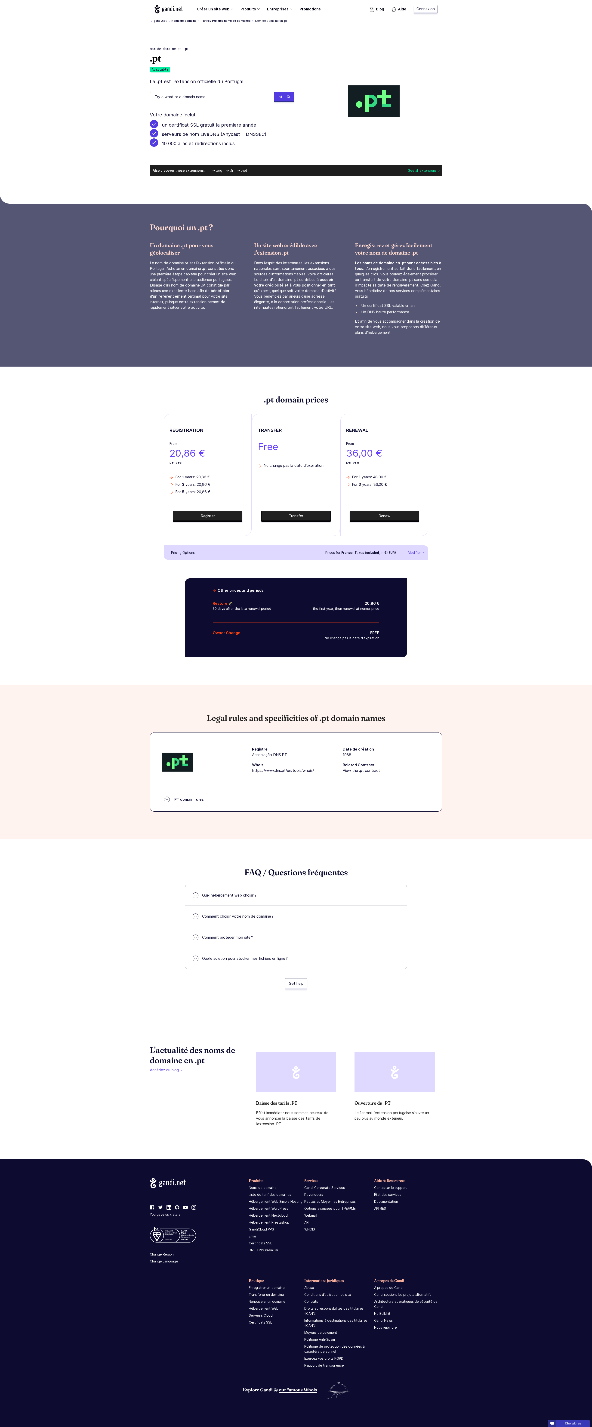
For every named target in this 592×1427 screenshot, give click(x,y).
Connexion (425, 8)
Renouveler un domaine (267, 1301)
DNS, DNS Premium (263, 1250)
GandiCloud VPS (261, 1229)
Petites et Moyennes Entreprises (330, 1201)
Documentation (386, 1201)
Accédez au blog (164, 1070)
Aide (402, 9)
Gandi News (383, 1320)
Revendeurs (313, 1194)
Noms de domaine (184, 20)
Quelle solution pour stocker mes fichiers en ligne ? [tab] (245, 958)
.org (219, 170)
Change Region (162, 1254)
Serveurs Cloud (261, 1315)
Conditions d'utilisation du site (327, 1294)
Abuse (309, 1288)
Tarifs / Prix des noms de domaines (225, 20)
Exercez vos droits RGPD (323, 1358)
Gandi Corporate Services (324, 1188)
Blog (380, 9)
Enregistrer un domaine (267, 1288)
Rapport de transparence (324, 1365)
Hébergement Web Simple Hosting (275, 1201)
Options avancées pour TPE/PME (330, 1208)
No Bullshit (382, 1313)
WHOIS (309, 1229)
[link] (152, 1207)
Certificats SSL (260, 1243)
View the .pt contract (361, 770)
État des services (387, 1194)
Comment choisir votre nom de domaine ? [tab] (238, 916)
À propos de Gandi (388, 1288)
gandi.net (160, 20)
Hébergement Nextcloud (268, 1215)
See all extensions (422, 170)
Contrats (311, 1301)
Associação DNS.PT (269, 754)
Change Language (164, 1261)
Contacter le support (390, 1188)
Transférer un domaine (266, 1294)
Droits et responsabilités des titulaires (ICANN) (334, 1310)
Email (252, 1236)
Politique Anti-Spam (319, 1339)
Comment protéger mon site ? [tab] (227, 937)
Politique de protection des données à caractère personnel (334, 1348)
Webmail (310, 1215)
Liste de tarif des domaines (270, 1194)
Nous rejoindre (385, 1327)
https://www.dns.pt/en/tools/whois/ (283, 770)
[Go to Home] (168, 9)
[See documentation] (229, 603)
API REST (381, 1208)
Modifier (414, 553)
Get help (296, 983)
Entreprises (278, 9)
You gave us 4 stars (165, 1214)
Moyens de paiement (320, 1332)
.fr (231, 170)
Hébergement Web (263, 1308)
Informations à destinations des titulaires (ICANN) (335, 1322)
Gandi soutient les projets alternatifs (402, 1294)
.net (244, 170)
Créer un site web (213, 9)
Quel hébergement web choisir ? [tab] (229, 895)
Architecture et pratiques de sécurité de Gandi (406, 1304)
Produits (248, 9)
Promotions (310, 9)
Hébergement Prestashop (269, 1222)
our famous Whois (298, 1390)
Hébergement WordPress (268, 1208)
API (306, 1222)
